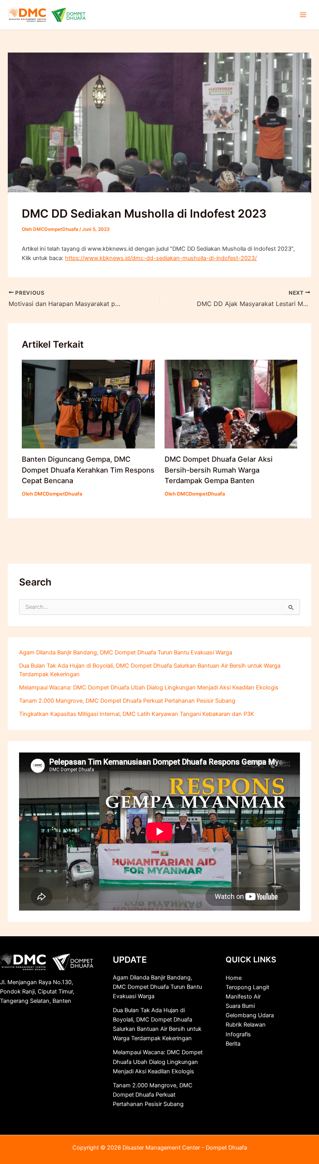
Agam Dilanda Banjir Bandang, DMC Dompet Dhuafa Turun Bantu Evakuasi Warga (125, 652)
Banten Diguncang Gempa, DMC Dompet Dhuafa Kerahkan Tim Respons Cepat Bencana (88, 470)
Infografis (238, 1034)
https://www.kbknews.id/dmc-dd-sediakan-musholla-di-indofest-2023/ (161, 258)
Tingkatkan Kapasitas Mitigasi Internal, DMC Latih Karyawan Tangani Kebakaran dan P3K (136, 713)
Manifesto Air (243, 996)
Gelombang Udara (250, 1015)
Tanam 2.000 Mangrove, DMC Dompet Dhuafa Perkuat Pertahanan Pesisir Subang (127, 700)
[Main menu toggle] (303, 15)
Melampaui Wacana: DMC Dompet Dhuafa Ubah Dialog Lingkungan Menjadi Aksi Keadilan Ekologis (149, 687)
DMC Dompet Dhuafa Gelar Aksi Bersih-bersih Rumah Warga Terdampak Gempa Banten (219, 470)
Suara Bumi (240, 1005)
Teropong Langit (247, 987)
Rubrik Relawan (246, 1024)
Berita (233, 1043)
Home (234, 977)
